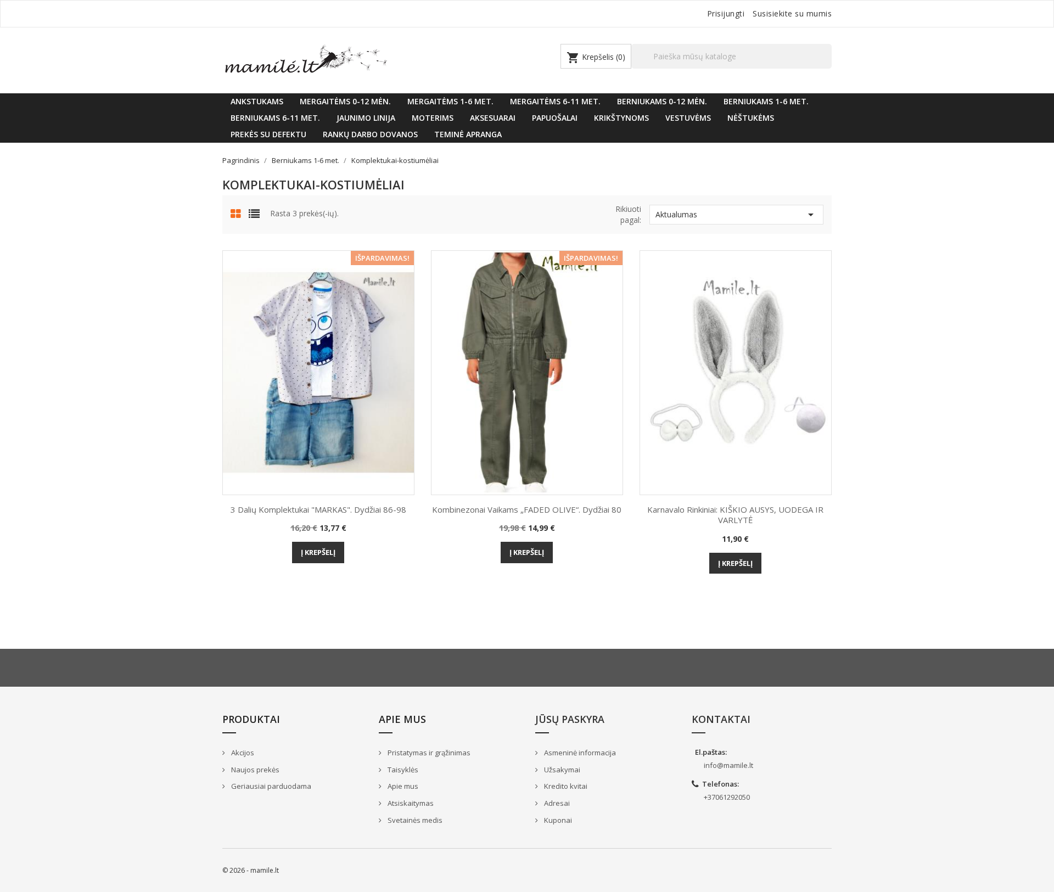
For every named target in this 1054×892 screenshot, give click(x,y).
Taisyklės (402, 770)
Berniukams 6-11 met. (275, 118)
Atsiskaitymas (410, 803)
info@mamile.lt (728, 765)
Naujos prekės (254, 770)
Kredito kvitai (564, 786)
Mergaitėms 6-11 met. (555, 101)
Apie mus (402, 786)
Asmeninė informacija (579, 753)
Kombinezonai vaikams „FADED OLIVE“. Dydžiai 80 (526, 509)
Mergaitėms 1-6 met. (450, 101)
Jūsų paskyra (569, 719)
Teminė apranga (468, 134)
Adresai (556, 803)
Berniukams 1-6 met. (766, 101)
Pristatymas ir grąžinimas (428, 753)
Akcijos (241, 753)
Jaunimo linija (366, 118)
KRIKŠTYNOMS (621, 118)
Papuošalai (555, 118)
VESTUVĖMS (688, 118)
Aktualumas (736, 214)
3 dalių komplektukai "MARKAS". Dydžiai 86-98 (318, 509)
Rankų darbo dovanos (370, 134)
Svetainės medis (414, 820)
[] (827, 68)
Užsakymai (561, 770)
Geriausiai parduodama (270, 786)
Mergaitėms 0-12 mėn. (345, 101)
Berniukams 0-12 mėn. (662, 101)
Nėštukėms (750, 118)
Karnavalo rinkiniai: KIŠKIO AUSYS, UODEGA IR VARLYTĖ (735, 515)
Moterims (432, 118)
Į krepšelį (318, 552)
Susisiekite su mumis (792, 13)
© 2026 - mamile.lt (250, 870)
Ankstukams (257, 101)
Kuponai (557, 820)
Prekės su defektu (268, 134)
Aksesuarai (492, 118)
